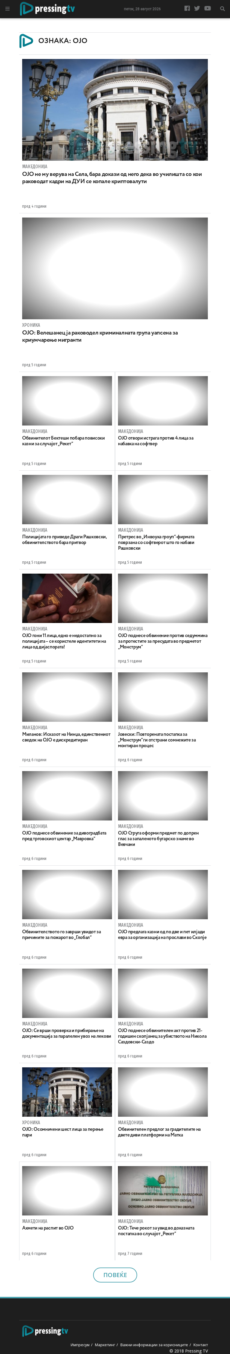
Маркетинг (105, 1344)
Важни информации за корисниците (154, 1344)
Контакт (200, 1344)
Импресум (80, 1344)
